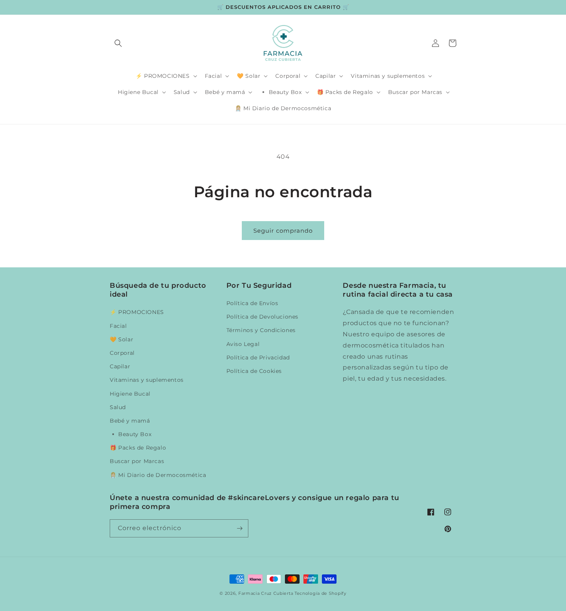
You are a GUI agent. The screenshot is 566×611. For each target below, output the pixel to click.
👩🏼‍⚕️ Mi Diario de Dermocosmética (158, 475)
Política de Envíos (252, 303)
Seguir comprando (283, 230)
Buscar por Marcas (137, 461)
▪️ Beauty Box (130, 434)
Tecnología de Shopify (321, 593)
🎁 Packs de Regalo (138, 447)
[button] (118, 43)
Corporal (122, 352)
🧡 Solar (121, 339)
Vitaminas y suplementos (147, 379)
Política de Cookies (254, 371)
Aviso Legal (243, 344)
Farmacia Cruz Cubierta (265, 593)
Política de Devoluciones (262, 316)
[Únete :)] (239, 528)
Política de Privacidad (258, 357)
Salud (118, 407)
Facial (118, 325)
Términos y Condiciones (261, 330)
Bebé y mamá (130, 420)
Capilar (120, 366)
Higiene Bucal (130, 393)
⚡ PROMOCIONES (137, 312)
